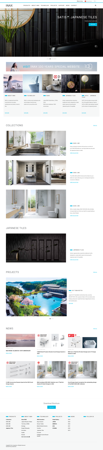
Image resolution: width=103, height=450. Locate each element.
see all (95, 125)
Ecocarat (39, 432)
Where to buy (80, 1)
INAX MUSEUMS (25, 436)
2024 (69, 419)
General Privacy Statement (11, 446)
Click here (51, 407)
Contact (74, 5)
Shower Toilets (40, 423)
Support (62, 5)
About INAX (35, 5)
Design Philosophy (25, 428)
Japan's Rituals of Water (26, 421)
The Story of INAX (25, 423)
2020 (69, 428)
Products (26, 5)
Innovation (23, 430)
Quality (23, 432)
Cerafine (39, 428)
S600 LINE (8, 421)
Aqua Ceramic (40, 421)
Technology (45, 5)
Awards (23, 434)
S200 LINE (8, 426)
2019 (69, 430)
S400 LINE (8, 423)
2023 (69, 421)
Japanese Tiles (40, 430)
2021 (69, 426)
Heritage (23, 426)
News (68, 5)
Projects (54, 5)
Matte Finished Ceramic (42, 426)
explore (93, 24)
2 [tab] (51, 318)
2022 (69, 423)
